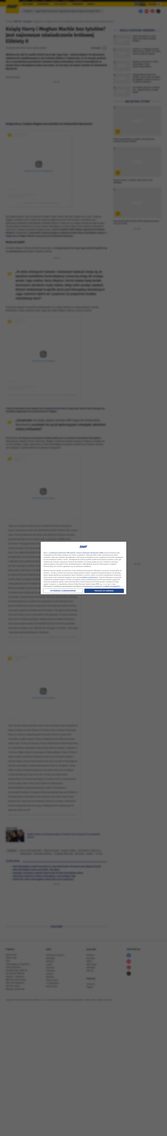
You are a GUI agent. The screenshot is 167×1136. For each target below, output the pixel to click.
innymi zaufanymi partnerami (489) (89, 553)
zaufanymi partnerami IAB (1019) (62, 553)
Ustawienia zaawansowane (63, 591)
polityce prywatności (89, 577)
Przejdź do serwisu (104, 591)
